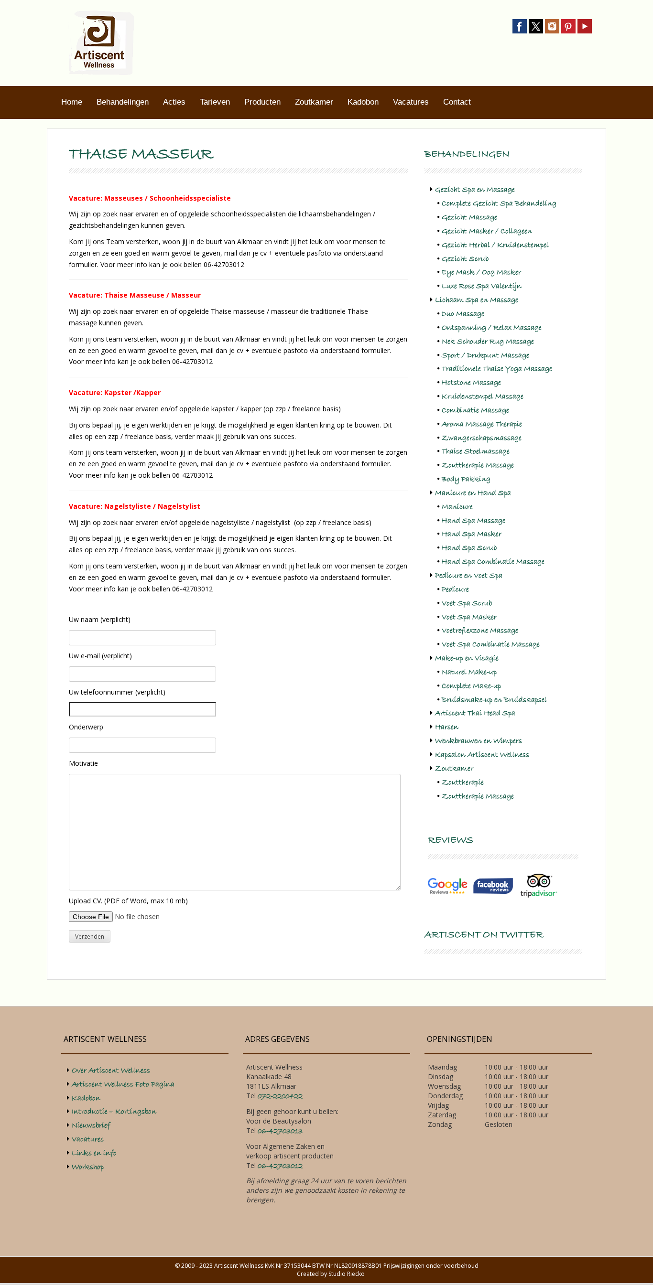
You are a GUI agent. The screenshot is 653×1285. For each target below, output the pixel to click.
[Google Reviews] (448, 885)
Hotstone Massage (471, 382)
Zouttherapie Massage (478, 465)
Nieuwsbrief (91, 1125)
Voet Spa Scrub (467, 603)
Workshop (88, 1167)
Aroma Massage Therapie (482, 424)
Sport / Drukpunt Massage (485, 355)
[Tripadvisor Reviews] (538, 885)
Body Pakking (466, 479)
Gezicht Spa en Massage (475, 189)
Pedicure (455, 589)
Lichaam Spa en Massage (476, 300)
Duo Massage (463, 314)
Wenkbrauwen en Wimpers (478, 741)
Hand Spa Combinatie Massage (493, 562)
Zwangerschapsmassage (482, 438)
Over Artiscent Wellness (111, 1070)
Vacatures (411, 102)
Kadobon (363, 102)
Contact (457, 102)
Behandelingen (123, 102)
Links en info (94, 1153)
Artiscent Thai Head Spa (475, 713)
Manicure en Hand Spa (473, 493)
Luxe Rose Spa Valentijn (482, 286)
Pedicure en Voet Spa (468, 575)
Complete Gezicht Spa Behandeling (499, 203)
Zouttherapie (463, 782)
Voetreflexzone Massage (480, 630)
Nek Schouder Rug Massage (488, 341)
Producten (262, 102)
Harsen (446, 727)
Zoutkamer (314, 102)
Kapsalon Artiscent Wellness (482, 755)
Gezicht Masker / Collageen (487, 231)
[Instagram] (552, 25)
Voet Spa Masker (469, 617)
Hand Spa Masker (471, 534)
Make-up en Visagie (467, 658)
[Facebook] (519, 25)
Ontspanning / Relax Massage (492, 327)
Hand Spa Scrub (469, 548)
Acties (174, 102)
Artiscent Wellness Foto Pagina (123, 1084)
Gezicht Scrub (465, 259)
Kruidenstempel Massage (482, 396)
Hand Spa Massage (473, 520)
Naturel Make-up (469, 672)
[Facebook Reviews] (493, 885)
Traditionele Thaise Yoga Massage (497, 369)
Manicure (457, 507)
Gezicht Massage (469, 217)
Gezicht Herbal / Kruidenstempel (495, 245)
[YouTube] (584, 25)
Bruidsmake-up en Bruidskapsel (494, 700)
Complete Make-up (471, 686)
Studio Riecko (346, 1274)
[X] (536, 25)
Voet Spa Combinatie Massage (491, 644)
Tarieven (215, 102)
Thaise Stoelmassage (476, 451)
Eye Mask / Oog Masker (481, 272)
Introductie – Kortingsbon (114, 1111)
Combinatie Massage (475, 410)
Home (71, 102)
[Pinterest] (568, 25)
